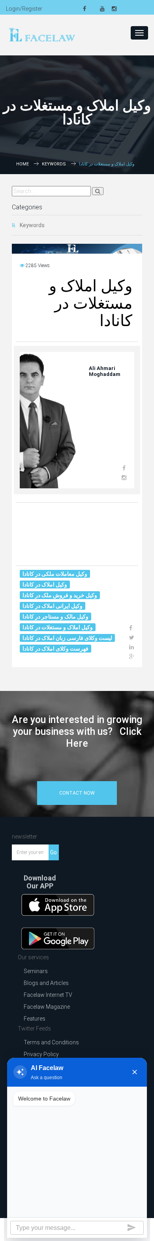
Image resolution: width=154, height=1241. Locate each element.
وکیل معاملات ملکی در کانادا (55, 574)
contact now (77, 793)
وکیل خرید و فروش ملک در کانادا (60, 595)
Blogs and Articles (46, 983)
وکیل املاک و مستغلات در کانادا (58, 627)
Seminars (36, 971)
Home (22, 164)
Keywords (54, 164)
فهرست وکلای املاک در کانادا (55, 648)
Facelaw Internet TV (48, 995)
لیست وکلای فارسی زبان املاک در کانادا (67, 638)
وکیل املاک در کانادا (45, 584)
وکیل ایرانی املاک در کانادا (53, 606)
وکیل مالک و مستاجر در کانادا (55, 616)
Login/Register (24, 9)
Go (53, 852)
